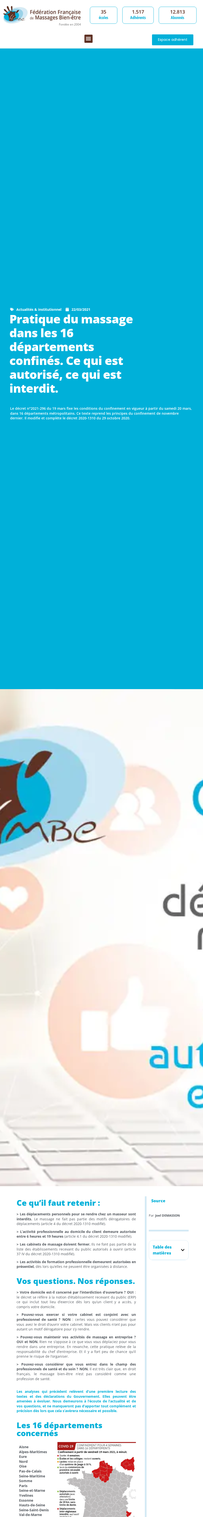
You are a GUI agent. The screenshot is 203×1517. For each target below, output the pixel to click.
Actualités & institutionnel (38, 309)
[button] (88, 39)
